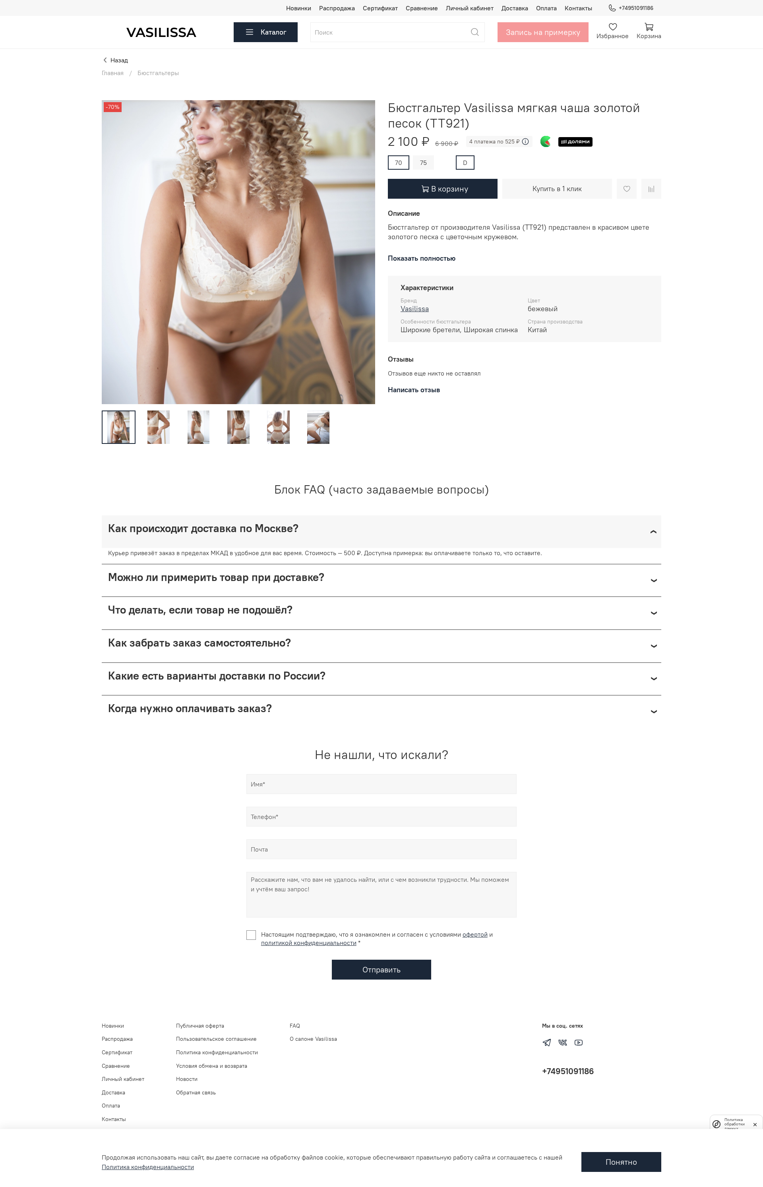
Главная (113, 73)
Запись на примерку (543, 32)
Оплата (546, 8)
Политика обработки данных (734, 1124)
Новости (187, 1078)
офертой (475, 934)
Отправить (381, 969)
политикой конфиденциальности (308, 943)
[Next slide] (362, 251)
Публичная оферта (200, 1025)
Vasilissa (415, 308)
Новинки (298, 8)
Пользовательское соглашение (216, 1038)
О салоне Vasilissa (313, 1038)
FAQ (295, 1025)
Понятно (621, 1162)
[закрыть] (755, 1123)
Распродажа (337, 8)
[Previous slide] (114, 251)
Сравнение (422, 8)
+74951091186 (636, 8)
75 (423, 163)
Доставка (515, 8)
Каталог (274, 32)
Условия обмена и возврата (211, 1065)
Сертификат (380, 8)
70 (398, 163)
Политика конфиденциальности (217, 1052)
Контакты (578, 8)
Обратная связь (196, 1092)
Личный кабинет (470, 8)
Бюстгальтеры (158, 73)
